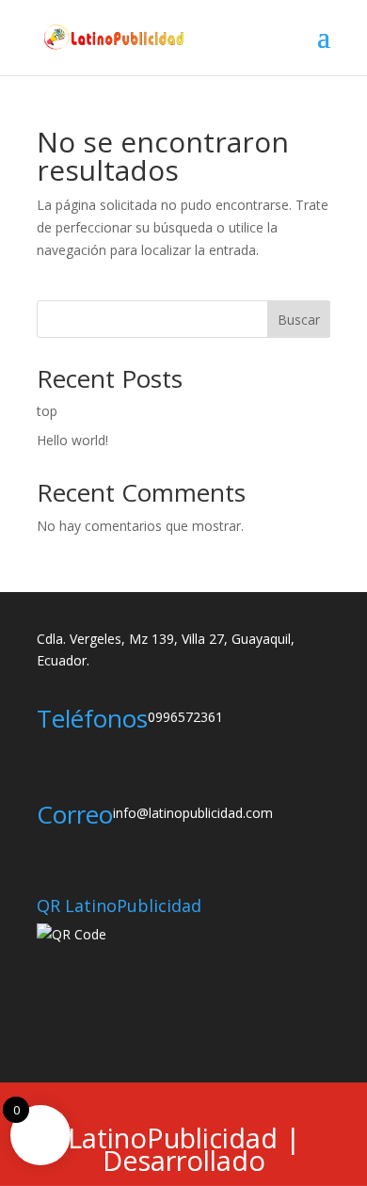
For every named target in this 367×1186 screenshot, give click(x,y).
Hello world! (72, 440)
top (47, 411)
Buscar (299, 320)
